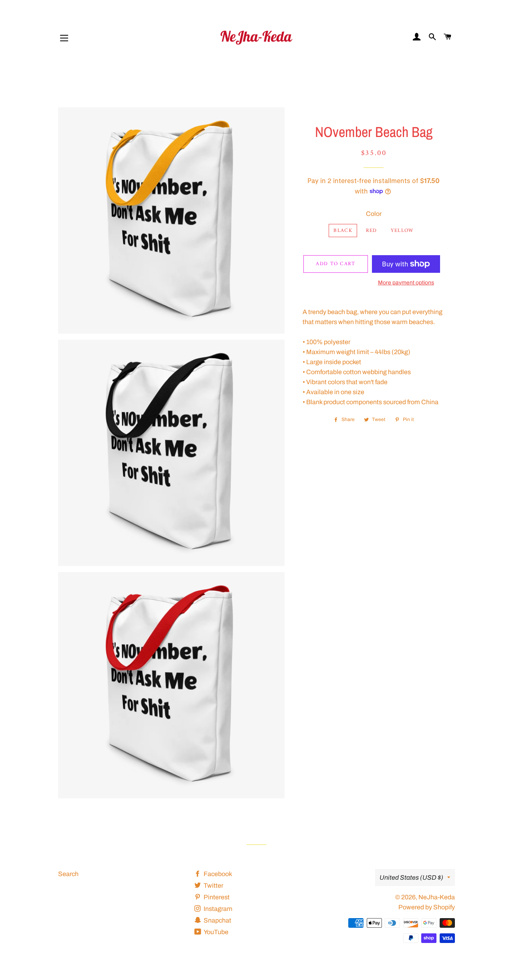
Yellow (402, 230)
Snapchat (216, 920)
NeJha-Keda (436, 897)
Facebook (217, 873)
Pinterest (216, 897)
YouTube (215, 932)
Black (342, 230)
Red (371, 230)
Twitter (212, 885)
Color (374, 213)
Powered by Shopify (426, 907)
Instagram (217, 908)
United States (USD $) (411, 877)
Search (68, 873)
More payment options (406, 283)
